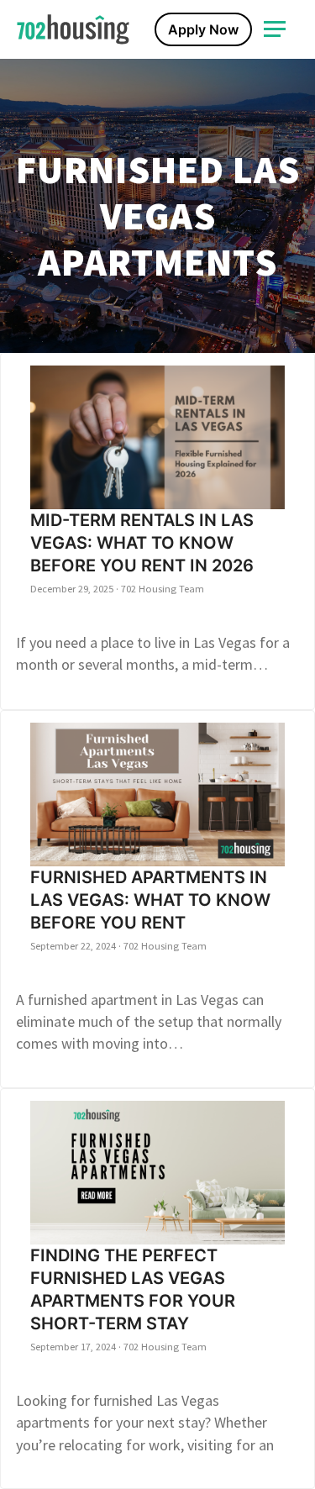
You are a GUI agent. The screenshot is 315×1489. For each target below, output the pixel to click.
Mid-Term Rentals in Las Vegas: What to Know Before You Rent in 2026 (142, 543)
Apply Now (203, 29)
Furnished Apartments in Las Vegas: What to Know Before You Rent (150, 900)
